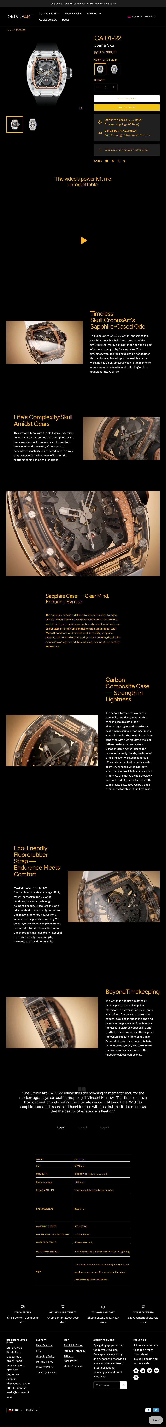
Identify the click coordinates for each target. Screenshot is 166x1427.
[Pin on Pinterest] (112, 161)
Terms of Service (46, 1372)
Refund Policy (44, 1361)
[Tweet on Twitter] (118, 161)
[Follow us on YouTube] (156, 1370)
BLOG (65, 19)
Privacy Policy (44, 1367)
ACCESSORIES (48, 19)
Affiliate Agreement (70, 1358)
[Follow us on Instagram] (142, 1370)
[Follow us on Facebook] (136, 1370)
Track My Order (73, 1345)
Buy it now (127, 107)
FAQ (38, 1350)
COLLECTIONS (48, 13)
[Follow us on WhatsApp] (136, 1377)
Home (9, 30)
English (149, 16)
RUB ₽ (135, 16)
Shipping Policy (45, 1356)
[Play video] (83, 240)
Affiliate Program (74, 1350)
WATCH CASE (73, 13)
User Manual (44, 1345)
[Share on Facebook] (106, 161)
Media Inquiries (73, 1366)
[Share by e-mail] (124, 161)
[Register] (123, 1385)
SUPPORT (92, 13)
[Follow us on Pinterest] (149, 1370)
